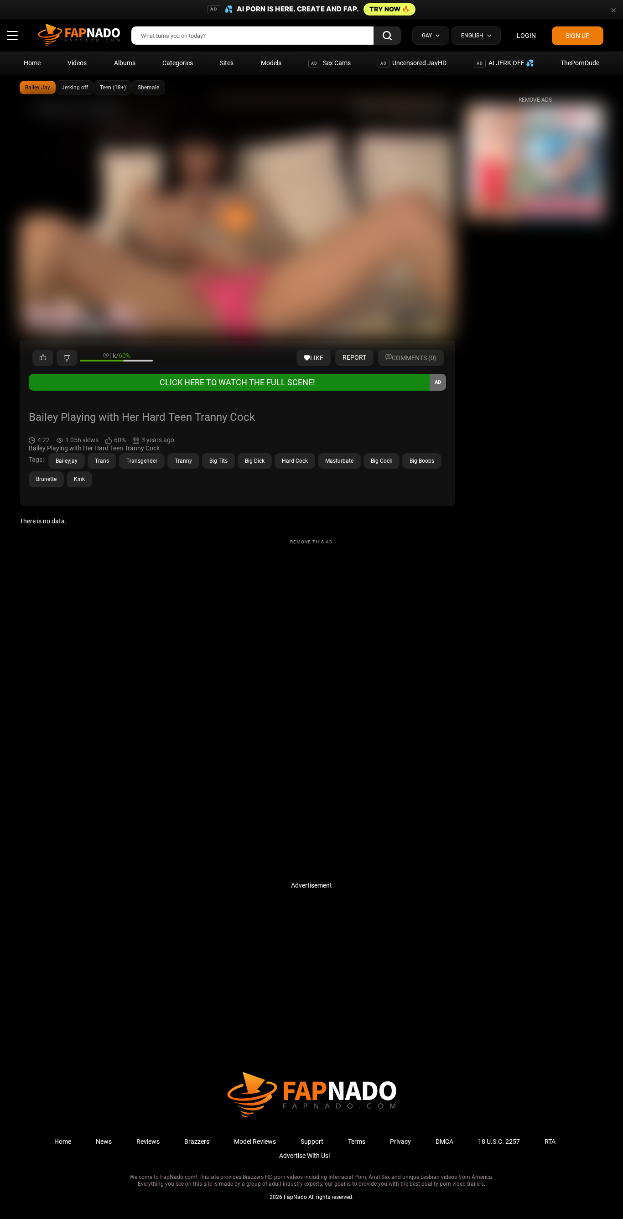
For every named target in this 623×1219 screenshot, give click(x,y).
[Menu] (12, 35)
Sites (227, 63)
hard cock (295, 461)
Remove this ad (311, 541)
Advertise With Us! (304, 1155)
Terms (356, 1141)
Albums (124, 63)
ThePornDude (580, 63)
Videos (77, 63)
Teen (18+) (113, 87)
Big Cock (381, 461)
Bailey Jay (37, 87)
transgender (141, 461)
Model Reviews (255, 1141)
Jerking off (75, 87)
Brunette (46, 479)
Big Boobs (422, 461)
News (104, 1141)
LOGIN (526, 35)
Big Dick (255, 461)
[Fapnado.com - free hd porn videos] (79, 35)
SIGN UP (578, 35)
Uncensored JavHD (413, 63)
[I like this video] (42, 358)
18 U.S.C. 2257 (499, 1141)
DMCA (444, 1141)
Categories (177, 63)
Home (32, 63)
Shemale (148, 87)
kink (79, 479)
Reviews (148, 1141)
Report (354, 357)
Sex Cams (331, 63)
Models (271, 63)
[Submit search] (387, 35)
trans (102, 461)
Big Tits (218, 461)
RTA (550, 1141)
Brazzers (196, 1141)
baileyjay (67, 461)
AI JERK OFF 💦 (505, 63)
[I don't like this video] (67, 358)
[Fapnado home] (312, 1117)
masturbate (339, 461)
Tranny (183, 461)
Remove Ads (535, 100)
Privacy (400, 1141)
